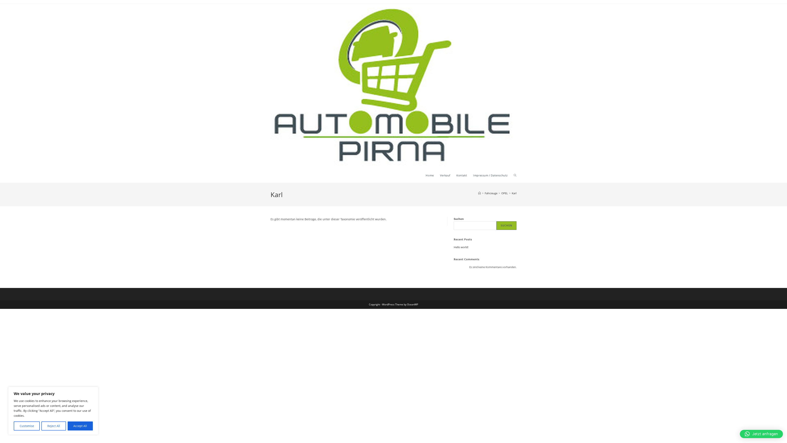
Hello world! (461, 247)
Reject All (53, 426)
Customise (27, 426)
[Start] (479, 193)
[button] (761, 434)
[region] (53, 411)
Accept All (80, 426)
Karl (514, 193)
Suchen (459, 219)
